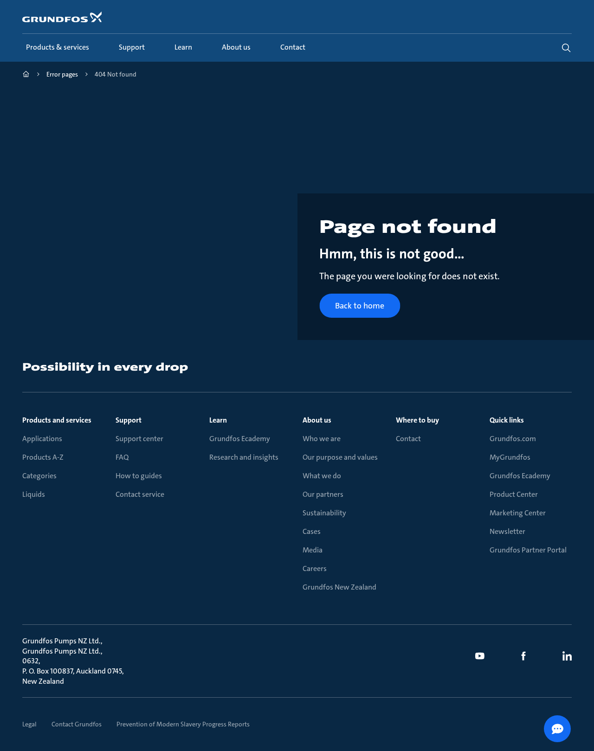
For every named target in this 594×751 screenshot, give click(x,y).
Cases (312, 531)
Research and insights (243, 457)
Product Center (514, 494)
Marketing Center (518, 513)
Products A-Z (43, 457)
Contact (408, 438)
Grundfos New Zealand (339, 587)
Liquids (33, 494)
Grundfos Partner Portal (528, 550)
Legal (29, 724)
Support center (139, 438)
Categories (39, 476)
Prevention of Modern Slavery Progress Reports (183, 724)
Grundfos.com (513, 438)
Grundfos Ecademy (239, 438)
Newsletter (507, 531)
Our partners (323, 494)
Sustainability (324, 513)
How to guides (139, 476)
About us (317, 420)
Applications (42, 438)
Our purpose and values (340, 457)
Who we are (322, 438)
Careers (315, 568)
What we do (322, 476)
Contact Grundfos (77, 724)
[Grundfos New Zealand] (26, 75)
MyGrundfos (510, 457)
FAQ (122, 457)
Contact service (140, 494)
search (566, 48)
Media (313, 550)
